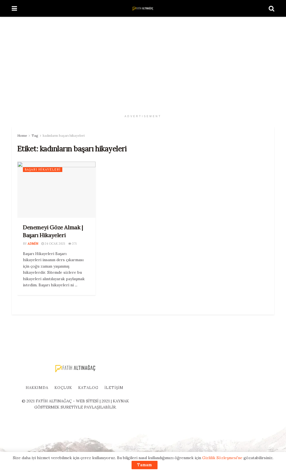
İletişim (113, 387)
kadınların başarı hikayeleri (64, 135)
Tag (35, 135)
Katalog (88, 387)
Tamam (144, 464)
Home (22, 135)
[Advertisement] (143, 64)
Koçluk (63, 387)
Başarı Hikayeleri (43, 169)
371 (74, 244)
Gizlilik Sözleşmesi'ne (222, 457)
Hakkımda (37, 387)
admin (33, 244)
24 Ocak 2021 (54, 244)
